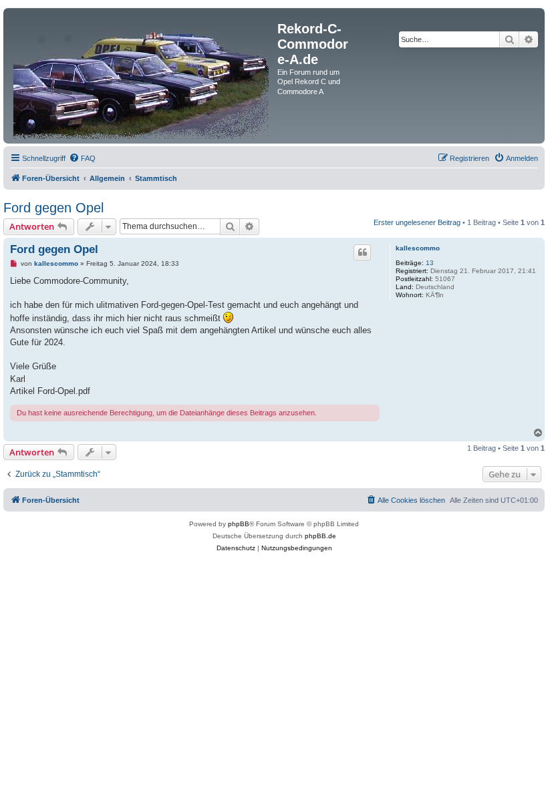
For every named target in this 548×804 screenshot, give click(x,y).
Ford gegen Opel (53, 207)
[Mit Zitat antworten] (362, 252)
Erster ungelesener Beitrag (417, 222)
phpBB (238, 524)
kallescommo (418, 248)
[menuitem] (82, 158)
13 (430, 262)
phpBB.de (320, 536)
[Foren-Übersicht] (142, 75)
